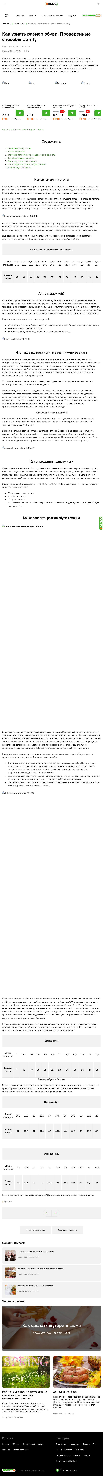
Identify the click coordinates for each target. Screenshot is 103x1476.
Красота (8, 1201)
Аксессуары (74, 1444)
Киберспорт (66, 1449)
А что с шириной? (16, 151)
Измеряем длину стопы (19, 148)
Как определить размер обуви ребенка (27, 164)
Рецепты (72, 15)
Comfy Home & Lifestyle (52, 15)
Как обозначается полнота (21, 158)
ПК (94, 1444)
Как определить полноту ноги (22, 161)
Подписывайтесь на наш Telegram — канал (23, 129)
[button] (5, 4)
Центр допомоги (68, 1470)
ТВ (57, 1449)
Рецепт (77, 1455)
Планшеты (79, 1449)
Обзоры (32, 15)
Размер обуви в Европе (19, 167)
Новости (20, 15)
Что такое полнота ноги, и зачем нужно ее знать (31, 154)
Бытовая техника (63, 1455)
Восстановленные (92, 15)
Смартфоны (61, 1444)
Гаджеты (86, 1444)
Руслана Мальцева (22, 46)
